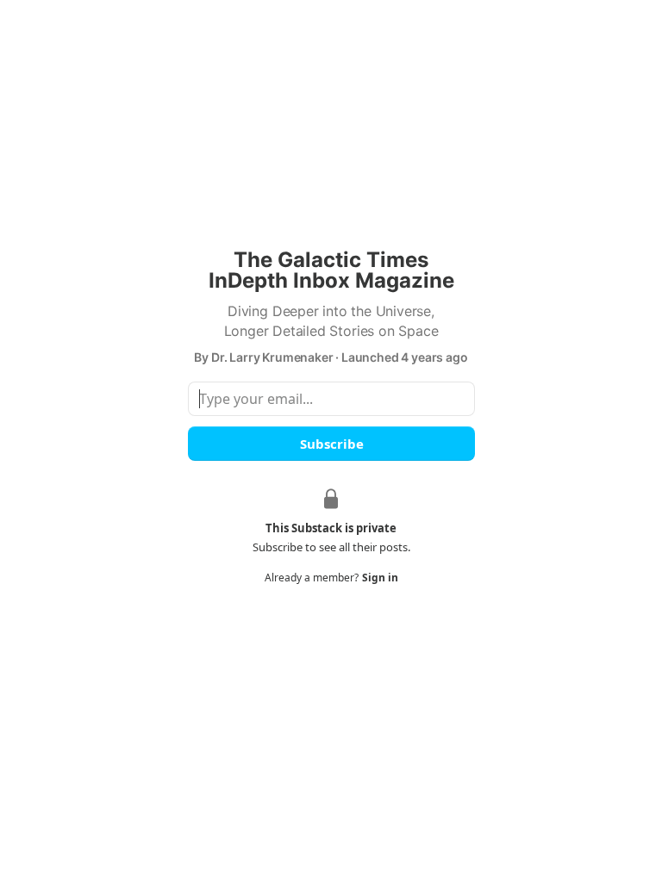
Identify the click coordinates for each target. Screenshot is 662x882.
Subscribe (331, 443)
